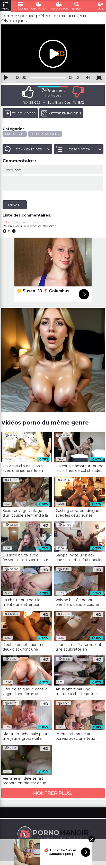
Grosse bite (14, 134)
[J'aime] (28, 92)
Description (80, 149)
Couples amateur (45, 134)
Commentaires (28, 149)
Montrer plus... (53, 793)
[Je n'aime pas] (78, 92)
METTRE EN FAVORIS (64, 113)
